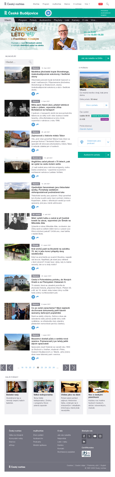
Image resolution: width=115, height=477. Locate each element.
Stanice (67, 4)
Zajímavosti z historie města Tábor (48, 135)
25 (50, 367)
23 (42, 367)
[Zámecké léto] (57, 36)
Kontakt (61, 448)
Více (94, 20)
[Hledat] (107, 4)
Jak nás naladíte (64, 435)
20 (30, 367)
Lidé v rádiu (62, 442)
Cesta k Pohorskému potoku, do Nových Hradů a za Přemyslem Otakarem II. (51, 280)
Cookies (70, 465)
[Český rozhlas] (14, 4)
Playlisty (58, 20)
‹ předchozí (10, 367)
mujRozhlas (56, 4)
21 (34, 367)
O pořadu (83, 68)
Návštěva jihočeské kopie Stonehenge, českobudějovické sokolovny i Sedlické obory (50, 74)
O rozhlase (77, 4)
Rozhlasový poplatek (66, 452)
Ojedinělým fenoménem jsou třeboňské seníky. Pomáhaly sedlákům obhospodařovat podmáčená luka (50, 189)
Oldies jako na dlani (70, 395)
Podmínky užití (92, 465)
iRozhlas (36, 4)
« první (3, 367)
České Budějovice (100, 116)
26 (54, 367)
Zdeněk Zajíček (86, 129)
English (103, 465)
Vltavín (83, 90)
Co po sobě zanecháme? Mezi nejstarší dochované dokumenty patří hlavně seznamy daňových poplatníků (50, 310)
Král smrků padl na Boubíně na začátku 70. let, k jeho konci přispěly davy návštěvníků (50, 251)
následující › (66, 367)
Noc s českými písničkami (95, 396)
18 (22, 367)
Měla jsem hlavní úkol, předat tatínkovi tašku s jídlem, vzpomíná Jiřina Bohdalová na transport (50, 107)
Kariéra (60, 445)
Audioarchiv (106, 13)
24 (46, 367)
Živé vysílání (38, 435)
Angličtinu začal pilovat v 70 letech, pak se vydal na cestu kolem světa (50, 162)
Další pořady (11, 377)
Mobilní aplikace (40, 445)
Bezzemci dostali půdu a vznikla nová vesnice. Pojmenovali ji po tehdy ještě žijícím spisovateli (49, 341)
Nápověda (62, 438)
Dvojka (104, 119)
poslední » (73, 367)
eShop (11, 445)
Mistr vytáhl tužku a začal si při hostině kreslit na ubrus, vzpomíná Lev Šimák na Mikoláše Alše (51, 220)
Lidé (67, 20)
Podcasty (37, 442)
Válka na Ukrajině (16, 435)
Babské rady (12, 395)
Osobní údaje (80, 465)
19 (26, 367)
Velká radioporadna (43, 395)
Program (46, 4)
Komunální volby (16, 438)
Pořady (33, 20)
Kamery (104, 15)
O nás (85, 20)
